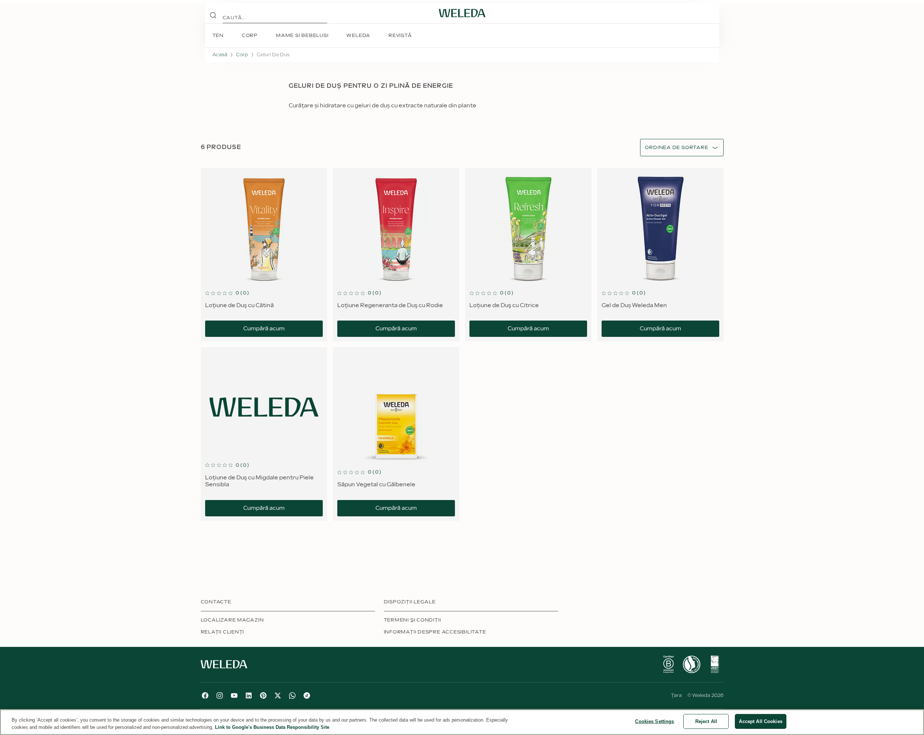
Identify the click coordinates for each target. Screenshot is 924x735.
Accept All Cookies (760, 721)
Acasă (219, 55)
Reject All (706, 721)
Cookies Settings (654, 721)
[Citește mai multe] (668, 664)
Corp (242, 55)
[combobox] (676, 148)
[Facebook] (205, 695)
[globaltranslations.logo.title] (462, 13)
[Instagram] (219, 695)
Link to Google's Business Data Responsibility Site (272, 727)
